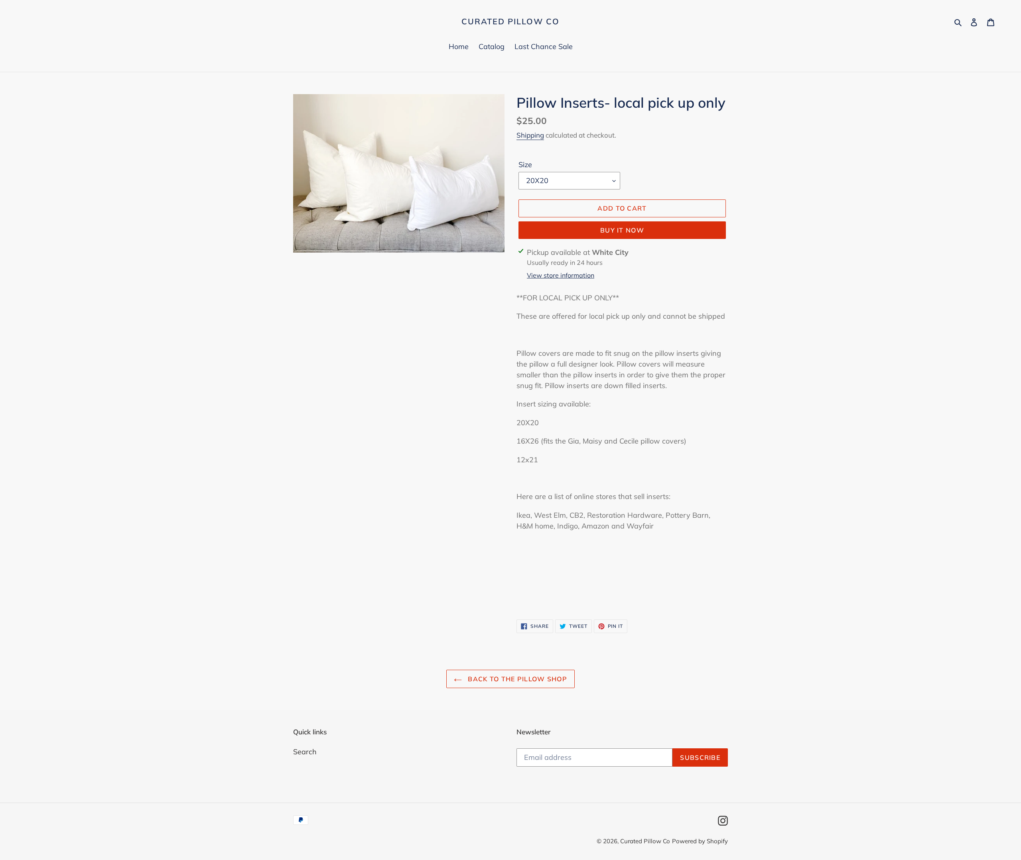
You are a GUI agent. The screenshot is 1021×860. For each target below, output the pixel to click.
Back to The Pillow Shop (516, 679)
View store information (560, 275)
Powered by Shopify (700, 841)
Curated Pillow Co (510, 21)
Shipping (530, 135)
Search (305, 751)
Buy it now (622, 230)
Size (525, 164)
